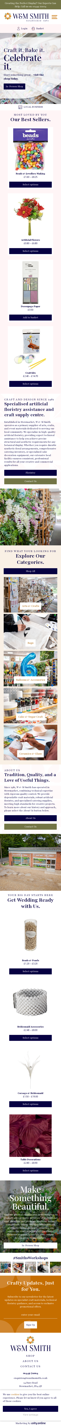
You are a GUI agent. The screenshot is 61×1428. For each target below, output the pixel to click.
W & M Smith (26, 17)
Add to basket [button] (30, 317)
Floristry (30, 472)
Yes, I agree (30, 1408)
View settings (30, 1414)
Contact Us (30, 481)
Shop (30, 1356)
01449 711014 (39, 6)
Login (24, 28)
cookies (15, 1394)
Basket (40, 28)
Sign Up (30, 1324)
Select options (30, 184)
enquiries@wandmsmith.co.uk (30, 1378)
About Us (30, 818)
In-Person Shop (14, 86)
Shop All (30, 571)
